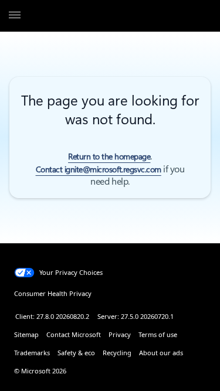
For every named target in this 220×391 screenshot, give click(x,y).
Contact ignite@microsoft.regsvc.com (98, 169)
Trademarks (32, 352)
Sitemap (26, 334)
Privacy (120, 334)
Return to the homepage (109, 156)
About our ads (161, 352)
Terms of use (157, 334)
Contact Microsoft (73, 334)
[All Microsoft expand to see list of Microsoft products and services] (15, 16)
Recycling (117, 352)
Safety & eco (76, 352)
